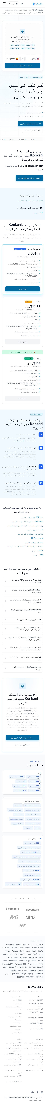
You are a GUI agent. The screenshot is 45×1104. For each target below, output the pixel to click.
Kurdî (10, 957)
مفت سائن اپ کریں (34, 130)
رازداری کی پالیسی (10, 991)
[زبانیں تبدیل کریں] (22, 59)
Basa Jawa (33, 957)
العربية (31, 944)
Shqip (5, 967)
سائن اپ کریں (19, 440)
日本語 (40, 957)
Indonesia (13, 954)
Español (40, 951)
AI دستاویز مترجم (35, 530)
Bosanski (35, 948)
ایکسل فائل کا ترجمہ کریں (29, 861)
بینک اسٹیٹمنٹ (16, 1026)
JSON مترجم (37, 550)
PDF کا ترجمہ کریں (32, 843)
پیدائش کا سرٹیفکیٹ (14, 1007)
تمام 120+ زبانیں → (14, 1081)
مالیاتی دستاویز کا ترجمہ (30, 534)
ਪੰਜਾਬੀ (36, 964)
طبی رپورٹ (18, 1003)
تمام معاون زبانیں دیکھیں (30, 200)
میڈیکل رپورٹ (17, 823)
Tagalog (30, 974)
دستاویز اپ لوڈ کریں (23, 737)
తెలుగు (20, 970)
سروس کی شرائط (24, 991)
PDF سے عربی (34, 781)
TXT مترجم (38, 555)
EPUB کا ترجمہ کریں (31, 870)
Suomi (22, 951)
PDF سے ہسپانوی (33, 777)
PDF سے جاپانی (20, 790)
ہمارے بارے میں (37, 991)
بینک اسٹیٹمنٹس (16, 819)
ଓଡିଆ (41, 964)
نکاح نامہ (18, 1010)
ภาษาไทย (13, 970)
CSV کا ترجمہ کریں (32, 884)
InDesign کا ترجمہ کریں (30, 880)
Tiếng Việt (39, 977)
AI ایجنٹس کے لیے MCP (34, 1070)
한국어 (16, 957)
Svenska (33, 970)
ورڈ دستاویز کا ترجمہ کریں (28, 848)
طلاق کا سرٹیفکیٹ (15, 810)
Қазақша (23, 957)
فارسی (28, 951)
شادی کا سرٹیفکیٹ (32, 810)
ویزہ (37, 828)
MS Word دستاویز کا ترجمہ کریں (27, 521)
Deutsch (14, 948)
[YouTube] (32, 1092)
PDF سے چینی (21, 781)
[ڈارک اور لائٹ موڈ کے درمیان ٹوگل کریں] (22, 3)
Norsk (5, 961)
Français (15, 951)
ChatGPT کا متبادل (35, 1000)
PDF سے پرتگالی (20, 786)
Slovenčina (23, 967)
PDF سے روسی (34, 790)
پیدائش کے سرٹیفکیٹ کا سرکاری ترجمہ (25, 525)
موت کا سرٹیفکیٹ (32, 814)
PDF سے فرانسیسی (16, 777)
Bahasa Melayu (24, 961)
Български (10, 944)
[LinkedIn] (41, 1092)
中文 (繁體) (20, 977)
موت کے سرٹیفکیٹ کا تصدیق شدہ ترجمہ (25, 546)
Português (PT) (7, 964)
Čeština (27, 948)
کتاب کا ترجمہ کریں (31, 875)
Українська (15, 974)
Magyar (21, 954)
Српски (40, 970)
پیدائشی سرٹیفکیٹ (32, 805)
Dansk (21, 948)
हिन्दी (35, 954)
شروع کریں (22, 289)
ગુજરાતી (7, 951)
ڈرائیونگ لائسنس (33, 823)
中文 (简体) (30, 977)
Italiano (5, 954)
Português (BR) (20, 964)
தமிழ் (26, 970)
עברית (41, 954)
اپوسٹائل (28, 828)
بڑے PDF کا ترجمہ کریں (32, 517)
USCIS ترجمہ (17, 1000)
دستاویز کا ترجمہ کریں (29, 124)
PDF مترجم (38, 212)
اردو (7, 974)
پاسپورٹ (18, 805)
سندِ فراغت (18, 814)
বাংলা (41, 948)
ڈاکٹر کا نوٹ (17, 1032)
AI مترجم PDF (37, 538)
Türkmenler (39, 974)
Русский (32, 967)
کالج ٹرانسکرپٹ (33, 819)
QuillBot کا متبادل (36, 1029)
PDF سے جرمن (34, 786)
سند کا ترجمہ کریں (34, 542)
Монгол (40, 961)
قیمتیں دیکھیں (22, 744)
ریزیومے (18, 1029)
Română (40, 967)
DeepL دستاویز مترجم (35, 1009)
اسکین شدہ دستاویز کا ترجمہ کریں (26, 857)
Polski (30, 964)
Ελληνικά (5, 948)
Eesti (34, 951)
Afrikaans (39, 944)
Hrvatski (29, 954)
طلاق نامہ (18, 1013)
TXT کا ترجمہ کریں (13, 884)
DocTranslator (35, 987)
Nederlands (13, 961)
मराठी (34, 961)
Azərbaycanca (21, 944)
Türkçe (23, 974)
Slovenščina (13, 967)
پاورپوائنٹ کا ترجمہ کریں (29, 866)
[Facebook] (37, 1092)
